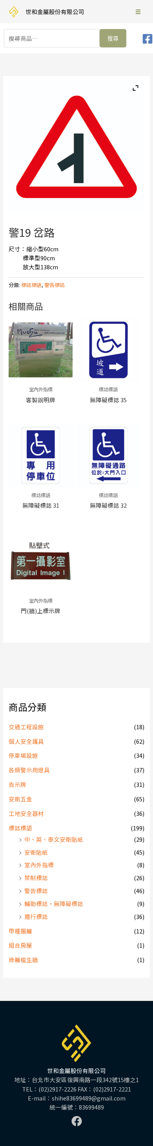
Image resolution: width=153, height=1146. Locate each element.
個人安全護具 (26, 741)
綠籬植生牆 (23, 959)
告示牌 (17, 784)
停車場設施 (23, 755)
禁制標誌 (36, 878)
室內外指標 (39, 865)
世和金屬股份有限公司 (55, 11)
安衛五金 (20, 799)
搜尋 (112, 38)
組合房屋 (20, 945)
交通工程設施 (26, 727)
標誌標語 (20, 828)
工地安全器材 (26, 813)
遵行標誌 (36, 916)
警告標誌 (36, 890)
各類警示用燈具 (29, 770)
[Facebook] (147, 38)
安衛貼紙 (36, 852)
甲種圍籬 (20, 931)
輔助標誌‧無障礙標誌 (53, 903)
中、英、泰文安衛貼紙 (53, 839)
